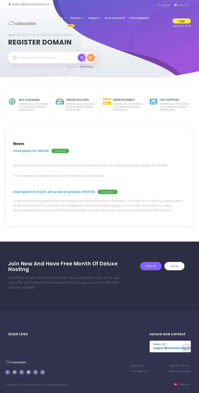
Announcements (115, 17)
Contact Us (51, 28)
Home (48, 17)
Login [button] (181, 20)
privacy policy (180, 365)
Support (93, 17)
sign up (151, 266)
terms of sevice (179, 371)
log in (174, 266)
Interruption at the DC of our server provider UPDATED (54, 192)
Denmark (184, 384)
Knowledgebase (139, 17)
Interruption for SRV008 (31, 151)
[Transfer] (82, 57)
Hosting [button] (67, 27)
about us (137, 365)
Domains (76, 17)
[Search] (91, 57)
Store (60, 17)
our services (140, 371)
